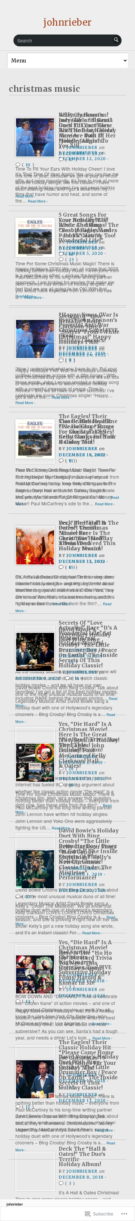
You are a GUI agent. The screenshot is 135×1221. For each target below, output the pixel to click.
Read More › (25, 196)
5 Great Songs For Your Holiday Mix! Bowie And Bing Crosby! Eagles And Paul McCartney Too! (87, 225)
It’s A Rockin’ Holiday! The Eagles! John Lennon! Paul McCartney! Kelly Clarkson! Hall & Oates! (89, 753)
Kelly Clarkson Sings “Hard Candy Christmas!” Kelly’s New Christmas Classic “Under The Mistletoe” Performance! (88, 862)
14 (77, 678)
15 (71, 567)
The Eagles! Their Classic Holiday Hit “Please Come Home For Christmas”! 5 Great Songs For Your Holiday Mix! (87, 429)
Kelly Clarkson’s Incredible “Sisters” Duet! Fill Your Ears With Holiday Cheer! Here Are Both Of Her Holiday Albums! (87, 128)
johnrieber (67, 22)
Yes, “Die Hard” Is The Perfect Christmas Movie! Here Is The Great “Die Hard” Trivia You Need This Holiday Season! (89, 536)
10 (71, 254)
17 (71, 159)
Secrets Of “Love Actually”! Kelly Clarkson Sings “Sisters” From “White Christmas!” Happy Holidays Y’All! (89, 329)
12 (28, 1001)
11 (28, 1106)
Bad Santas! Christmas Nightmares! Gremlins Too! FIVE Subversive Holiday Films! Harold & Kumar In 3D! (85, 967)
